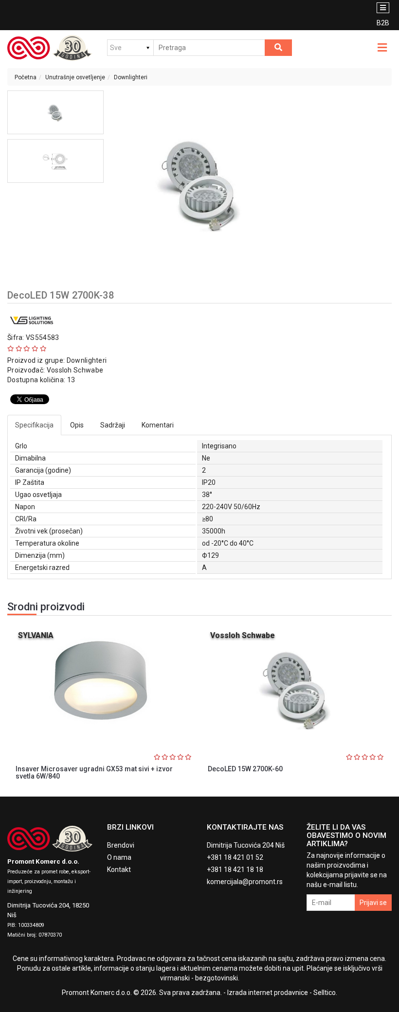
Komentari (158, 425)
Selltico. (325, 992)
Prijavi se (373, 902)
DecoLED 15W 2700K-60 (245, 769)
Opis (77, 425)
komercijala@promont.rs (245, 882)
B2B (383, 23)
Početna (25, 77)
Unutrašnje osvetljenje (75, 77)
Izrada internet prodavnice (267, 992)
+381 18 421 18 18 (235, 869)
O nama (119, 857)
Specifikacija (34, 425)
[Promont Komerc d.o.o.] (49, 48)
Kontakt (119, 869)
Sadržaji (112, 425)
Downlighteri (130, 77)
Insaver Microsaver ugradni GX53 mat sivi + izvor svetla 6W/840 (94, 772)
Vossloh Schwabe (75, 370)
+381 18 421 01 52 (235, 857)
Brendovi (120, 845)
